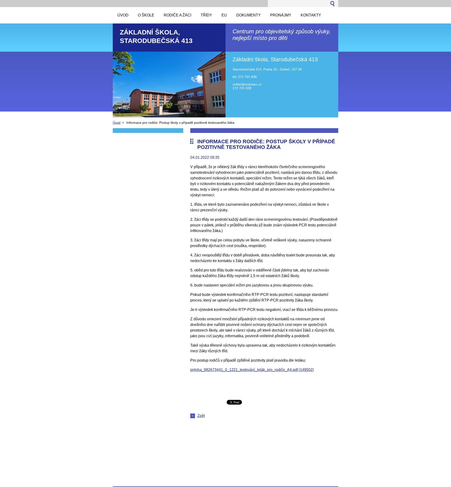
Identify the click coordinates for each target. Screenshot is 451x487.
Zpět (201, 416)
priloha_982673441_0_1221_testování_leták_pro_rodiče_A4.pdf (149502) (252, 370)
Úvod (117, 122)
